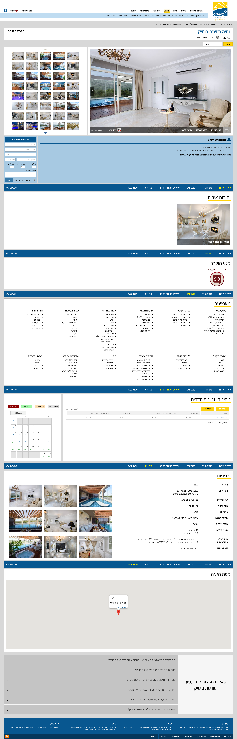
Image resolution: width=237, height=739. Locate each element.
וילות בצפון (169, 727)
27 (27, 446)
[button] (118, 612)
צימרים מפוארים (149, 16)
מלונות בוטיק (144, 10)
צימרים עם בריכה (194, 727)
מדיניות (148, 187)
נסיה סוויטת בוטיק (162, 24)
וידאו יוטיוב (113, 130)
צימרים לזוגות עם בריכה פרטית (98, 727)
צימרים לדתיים (223, 730)
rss (7, 736)
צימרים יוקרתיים (161, 16)
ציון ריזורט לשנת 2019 (217, 269)
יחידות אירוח (225, 187)
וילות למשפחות (151, 727)
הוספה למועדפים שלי (206, 37)
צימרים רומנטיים (214, 730)
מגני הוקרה (207, 187)
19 (33, 439)
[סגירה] (112, 598)
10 (44, 432)
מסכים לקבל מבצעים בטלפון (24, 180)
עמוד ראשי (227, 736)
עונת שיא (208, 409)
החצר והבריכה (201, 130)
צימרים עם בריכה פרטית (186, 16)
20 (27, 439)
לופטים (133, 10)
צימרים (183, 10)
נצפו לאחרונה (27, 10)
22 (15, 439)
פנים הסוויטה (216, 130)
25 (39, 446)
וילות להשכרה (160, 727)
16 (50, 439)
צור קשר (153, 736)
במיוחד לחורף (187, 130)
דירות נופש (156, 10)
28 (21, 446)
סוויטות (166, 10)
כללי (228, 44)
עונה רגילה (222, 409)
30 (50, 453)
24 (44, 446)
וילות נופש (165, 730)
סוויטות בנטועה (175, 24)
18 (39, 439)
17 (44, 439)
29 (15, 446)
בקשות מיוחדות (31, 170)
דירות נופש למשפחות (29, 727)
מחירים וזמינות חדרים (169, 187)
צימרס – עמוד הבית (225, 24)
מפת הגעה (133, 187)
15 (15, 432)
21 (21, 439)
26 (33, 446)
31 (44, 453)
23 (50, 446)
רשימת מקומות (215, 736)
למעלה (13, 187)
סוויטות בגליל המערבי (190, 24)
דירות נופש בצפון (55, 727)
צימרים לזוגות (215, 727)
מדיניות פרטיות (176, 736)
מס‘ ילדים (11, 164)
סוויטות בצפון (200, 16)
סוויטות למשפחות (135, 16)
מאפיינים (191, 187)
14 (21, 432)
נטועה (226, 37)
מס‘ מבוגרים (21, 164)
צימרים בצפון (224, 727)
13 (27, 432)
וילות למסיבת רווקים (139, 727)
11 (39, 432)
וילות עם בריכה (156, 730)
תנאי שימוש (189, 736)
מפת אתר (163, 736)
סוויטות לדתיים (123, 16)
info (5, 10)
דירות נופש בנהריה (17, 727)
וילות (175, 10)
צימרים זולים (184, 727)
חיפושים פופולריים (196, 10)
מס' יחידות (32, 164)
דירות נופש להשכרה (43, 727)
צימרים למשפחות (205, 727)
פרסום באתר (201, 736)
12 (33, 432)
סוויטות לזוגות (172, 16)
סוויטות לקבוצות (112, 16)
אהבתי (12, 10)
